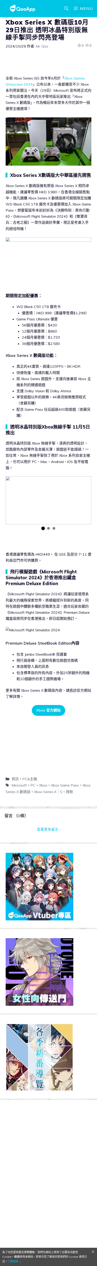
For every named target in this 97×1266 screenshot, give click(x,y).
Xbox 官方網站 (48, 710)
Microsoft (19, 785)
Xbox (43, 785)
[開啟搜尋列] (66, 8)
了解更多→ (14, 1261)
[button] (43, 528)
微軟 (69, 791)
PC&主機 (29, 779)
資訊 (15, 779)
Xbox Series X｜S (48, 791)
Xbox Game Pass (65, 785)
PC (32, 785)
